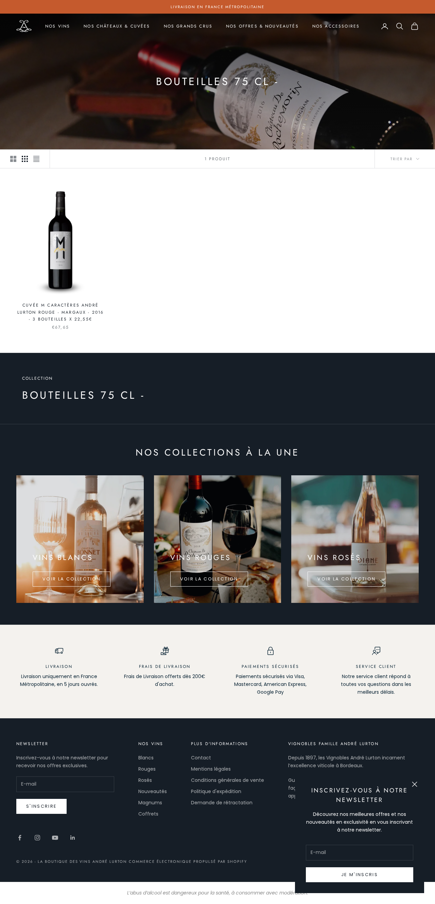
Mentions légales (211, 769)
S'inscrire (41, 806)
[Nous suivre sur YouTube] (55, 837)
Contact (201, 757)
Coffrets (148, 813)
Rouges (147, 769)
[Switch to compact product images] (36, 159)
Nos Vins (57, 26)
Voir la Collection (71, 579)
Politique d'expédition (216, 791)
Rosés (145, 780)
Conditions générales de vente (227, 780)
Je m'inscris (359, 874)
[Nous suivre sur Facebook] (19, 837)
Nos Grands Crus (188, 26)
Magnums (150, 802)
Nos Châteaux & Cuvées (117, 26)
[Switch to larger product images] (13, 159)
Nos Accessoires (336, 26)
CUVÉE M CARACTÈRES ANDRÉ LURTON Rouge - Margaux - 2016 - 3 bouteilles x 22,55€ (60, 312)
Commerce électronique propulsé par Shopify (188, 861)
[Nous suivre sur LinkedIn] (72, 837)
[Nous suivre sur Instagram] (37, 837)
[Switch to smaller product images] (25, 159)
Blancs (146, 757)
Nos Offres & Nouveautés (262, 26)
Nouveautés (152, 791)
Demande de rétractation (222, 802)
